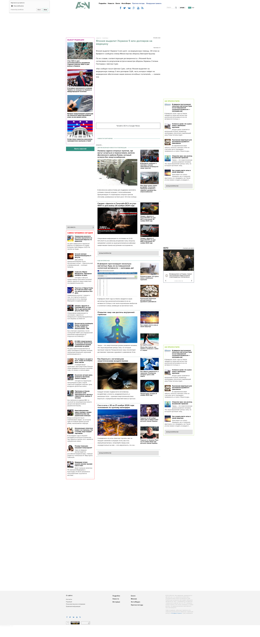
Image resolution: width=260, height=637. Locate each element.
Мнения (134, 599)
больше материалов (105, 253)
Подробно (102, 3)
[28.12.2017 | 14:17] (178, 260)
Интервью (116, 602)
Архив (182, 7)
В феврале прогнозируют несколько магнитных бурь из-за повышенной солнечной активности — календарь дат (182, 108)
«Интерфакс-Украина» (176, 613)
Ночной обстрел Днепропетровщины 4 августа (83, 255)
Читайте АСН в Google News (128, 126)
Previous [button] (165, 280)
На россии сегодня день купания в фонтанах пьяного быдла (83, 376)
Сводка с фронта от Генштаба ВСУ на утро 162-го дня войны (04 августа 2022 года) (83, 308)
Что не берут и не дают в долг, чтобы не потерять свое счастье (84, 360)
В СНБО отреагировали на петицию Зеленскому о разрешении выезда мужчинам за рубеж (83, 343)
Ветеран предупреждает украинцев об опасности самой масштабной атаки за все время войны (80, 115)
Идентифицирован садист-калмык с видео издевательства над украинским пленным (83, 413)
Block (39, 10)
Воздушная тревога (153, 3)
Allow (45, 10)
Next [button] (191, 280)
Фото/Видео (126, 3)
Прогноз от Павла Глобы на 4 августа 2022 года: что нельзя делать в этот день (84, 290)
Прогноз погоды (138, 3)
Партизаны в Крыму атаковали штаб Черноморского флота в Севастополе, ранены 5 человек (84, 394)
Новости (111, 3)
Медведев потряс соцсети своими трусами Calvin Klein (83, 463)
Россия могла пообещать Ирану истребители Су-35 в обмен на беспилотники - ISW (84, 326)
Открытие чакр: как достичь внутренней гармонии (182, 157)
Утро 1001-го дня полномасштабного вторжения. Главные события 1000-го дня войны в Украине (78, 63)
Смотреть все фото (188, 248)
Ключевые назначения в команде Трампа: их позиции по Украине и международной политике (79, 89)
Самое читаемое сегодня (80, 233)
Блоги (118, 3)
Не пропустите (172, 101)
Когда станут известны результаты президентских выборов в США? (79, 140)
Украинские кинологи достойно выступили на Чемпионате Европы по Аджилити (83, 238)
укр (193, 8)
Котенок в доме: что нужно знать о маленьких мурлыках (182, 125)
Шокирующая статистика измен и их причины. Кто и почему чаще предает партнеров (84, 430)
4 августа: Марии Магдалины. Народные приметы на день (83, 273)
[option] (178, 266)
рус (189, 8)
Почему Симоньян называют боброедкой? (83, 447)
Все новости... (72, 227)
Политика (105, 38)
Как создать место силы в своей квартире (181, 171)
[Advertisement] (130, 22)
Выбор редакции (75, 40)
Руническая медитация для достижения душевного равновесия (182, 141)
